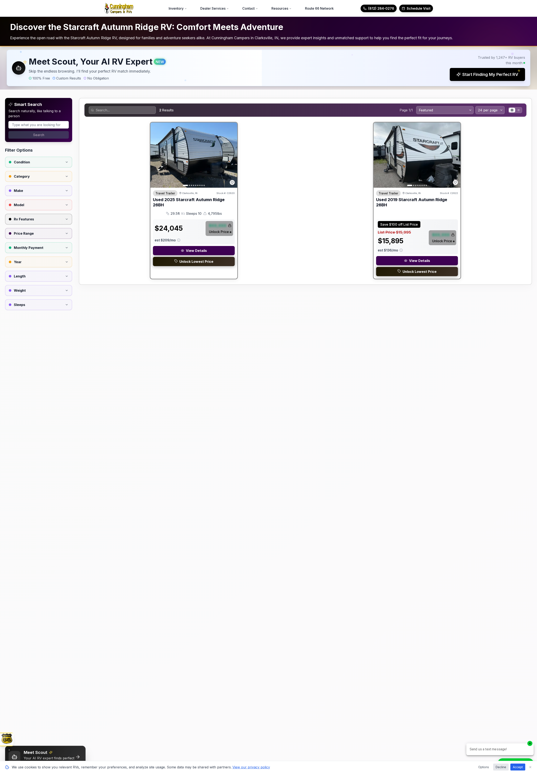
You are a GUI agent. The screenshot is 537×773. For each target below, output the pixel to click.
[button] (268, 68)
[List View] (518, 110)
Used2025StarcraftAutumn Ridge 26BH (189, 202)
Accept (518, 767)
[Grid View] (512, 110)
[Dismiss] (9, 749)
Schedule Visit (418, 8)
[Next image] (232, 155)
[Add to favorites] (232, 182)
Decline (501, 767)
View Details (196, 251)
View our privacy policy (251, 767)
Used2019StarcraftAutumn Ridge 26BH (411, 202)
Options (483, 767)
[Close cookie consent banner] (530, 767)
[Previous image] (156, 155)
